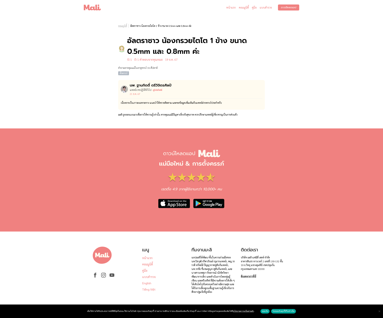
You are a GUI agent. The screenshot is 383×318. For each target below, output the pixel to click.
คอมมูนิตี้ (244, 7)
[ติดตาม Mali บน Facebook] (95, 276)
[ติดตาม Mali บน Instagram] (103, 276)
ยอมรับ (265, 311)
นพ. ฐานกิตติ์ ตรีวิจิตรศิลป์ (150, 85)
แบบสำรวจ (266, 7)
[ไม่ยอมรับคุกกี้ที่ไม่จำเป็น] (379, 311)
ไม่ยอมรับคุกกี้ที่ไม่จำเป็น (283, 311)
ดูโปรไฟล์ (157, 90)
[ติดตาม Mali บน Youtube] (112, 276)
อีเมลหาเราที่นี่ (248, 276)
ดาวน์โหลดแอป (288, 7)
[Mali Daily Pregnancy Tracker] (94, 7)
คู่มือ (254, 7)
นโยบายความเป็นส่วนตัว (243, 311)
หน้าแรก (231, 7)
